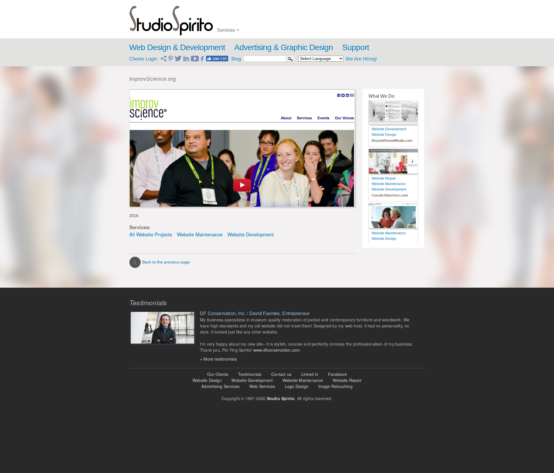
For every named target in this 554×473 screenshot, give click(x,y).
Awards (383, 17)
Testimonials (387, 23)
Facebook (337, 374)
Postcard (297, 17)
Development (228, 17)
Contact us (281, 374)
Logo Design (296, 386)
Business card (258, 23)
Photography (300, 23)
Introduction (386, 11)
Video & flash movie (306, 11)
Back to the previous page (166, 262)
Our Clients (217, 374)
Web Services (262, 386)
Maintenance (227, 23)
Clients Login (143, 59)
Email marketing (346, 23)
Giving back (387, 28)
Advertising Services (220, 386)
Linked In (310, 374)
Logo (250, 11)
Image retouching (304, 28)
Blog (337, 11)
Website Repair (384, 178)
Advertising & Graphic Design (283, 47)
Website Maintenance (199, 234)
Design (223, 11)
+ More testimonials (218, 359)
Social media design (350, 28)
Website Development (250, 234)
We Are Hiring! (361, 59)
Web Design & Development (177, 47)
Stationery (254, 28)
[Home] (171, 19)
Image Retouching (335, 386)
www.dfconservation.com (276, 350)
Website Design (384, 135)
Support (355, 47)
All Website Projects (150, 234)
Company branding (262, 17)
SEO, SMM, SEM (348, 17)
